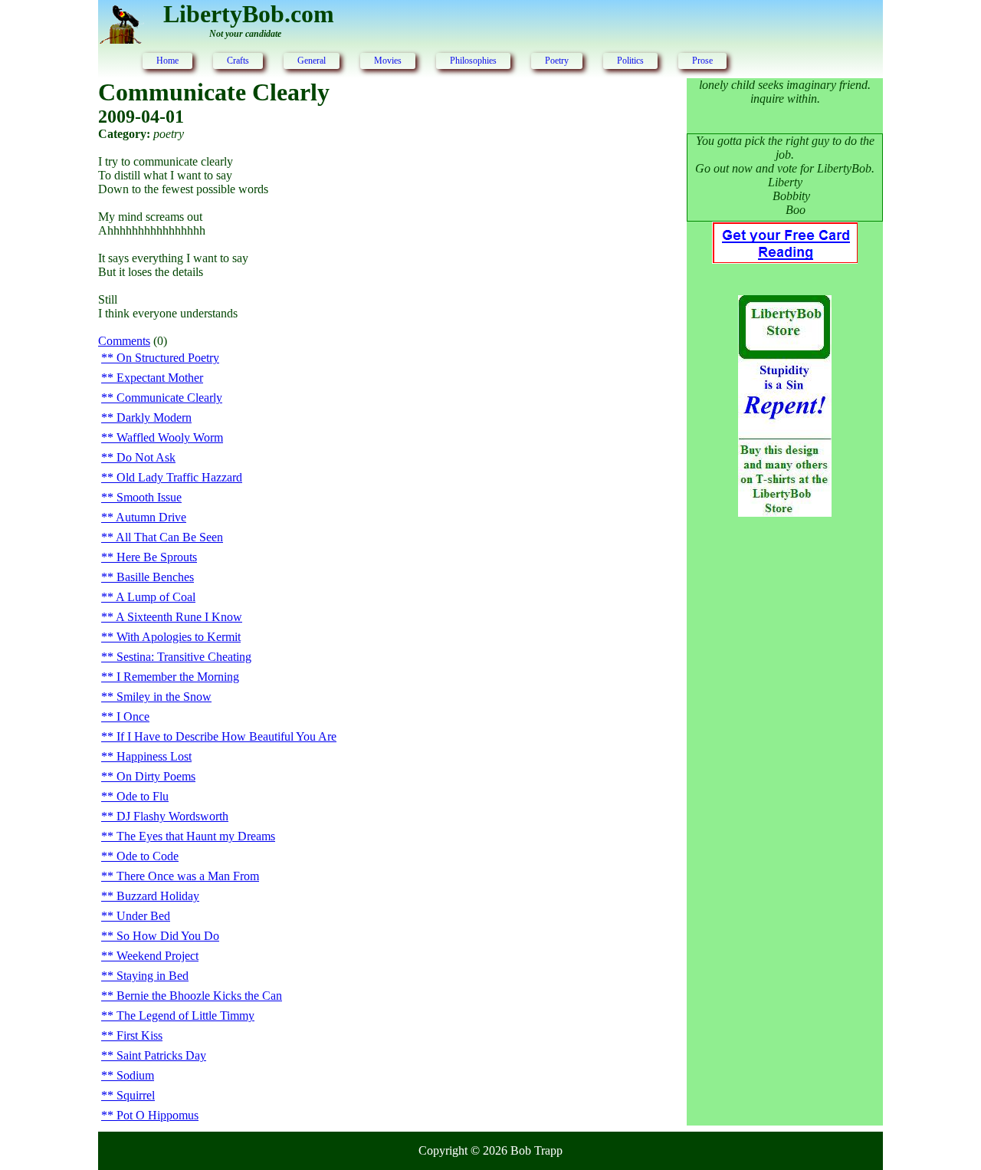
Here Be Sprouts (156, 557)
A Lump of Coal (155, 596)
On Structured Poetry (167, 357)
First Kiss (139, 1035)
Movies (388, 60)
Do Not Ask (146, 457)
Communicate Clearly (169, 397)
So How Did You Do (167, 935)
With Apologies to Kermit (178, 636)
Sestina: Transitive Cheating (183, 656)
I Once (132, 716)
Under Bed (143, 915)
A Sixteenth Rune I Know (179, 616)
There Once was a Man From (187, 875)
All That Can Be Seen (169, 537)
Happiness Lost (154, 756)
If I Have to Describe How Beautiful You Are (226, 736)
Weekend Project (157, 955)
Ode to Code (147, 856)
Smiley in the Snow (164, 696)
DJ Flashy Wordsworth (172, 816)
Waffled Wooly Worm (169, 437)
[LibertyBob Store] (785, 512)
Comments (124, 340)
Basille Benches (155, 576)
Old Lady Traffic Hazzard (179, 477)
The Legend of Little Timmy (185, 1015)
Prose (702, 60)
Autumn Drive (151, 517)
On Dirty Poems (155, 776)
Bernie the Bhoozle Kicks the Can (199, 995)
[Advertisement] (785, 777)
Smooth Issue (149, 497)
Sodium (135, 1075)
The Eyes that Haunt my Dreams (195, 836)
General (311, 60)
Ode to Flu (142, 796)
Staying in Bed (152, 975)
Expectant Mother (159, 377)
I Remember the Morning (177, 676)
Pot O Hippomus (157, 1115)
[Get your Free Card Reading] (785, 259)
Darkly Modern (154, 417)
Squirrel (135, 1095)
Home (167, 60)
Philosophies (473, 60)
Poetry (557, 60)
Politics (630, 60)
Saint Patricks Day (161, 1055)
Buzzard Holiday (157, 895)
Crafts (238, 60)
